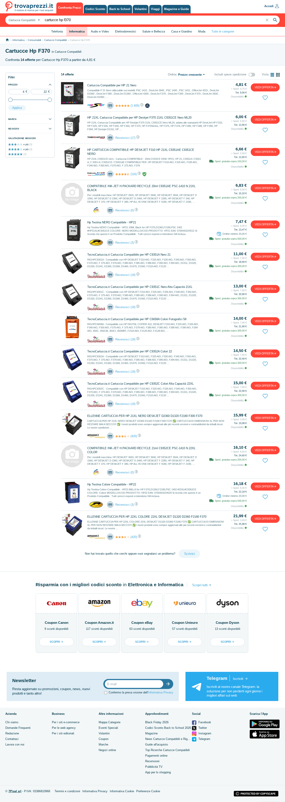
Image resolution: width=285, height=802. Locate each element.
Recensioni (152, 761)
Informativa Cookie (122, 791)
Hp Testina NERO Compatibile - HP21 (111, 222)
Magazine (151, 733)
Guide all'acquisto (156, 744)
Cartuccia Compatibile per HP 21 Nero (111, 85)
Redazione (12, 733)
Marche (103, 744)
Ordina (172, 74)
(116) (133, 174)
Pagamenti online (156, 755)
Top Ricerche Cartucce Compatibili (167, 750)
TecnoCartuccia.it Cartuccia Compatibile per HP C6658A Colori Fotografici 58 (136, 319)
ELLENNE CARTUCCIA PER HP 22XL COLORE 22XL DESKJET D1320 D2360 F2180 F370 (146, 516)
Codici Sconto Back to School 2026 (168, 727)
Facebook (204, 722)
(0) (132, 210)
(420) (133, 436)
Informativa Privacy (160, 692)
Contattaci (11, 739)
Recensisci (122, 137)
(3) (132, 242)
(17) (132, 137)
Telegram (203, 739)
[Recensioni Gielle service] (122, 174)
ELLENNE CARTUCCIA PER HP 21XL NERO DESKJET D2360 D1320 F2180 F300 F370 (144, 416)
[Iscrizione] (169, 684)
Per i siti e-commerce (65, 722)
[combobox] (23, 20)
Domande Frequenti (18, 727)
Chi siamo (11, 722)
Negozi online (107, 750)
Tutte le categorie (223, 31)
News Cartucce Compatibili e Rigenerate (171, 739)
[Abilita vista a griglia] (278, 75)
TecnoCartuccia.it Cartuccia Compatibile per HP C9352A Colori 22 (129, 351)
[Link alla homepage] (7, 40)
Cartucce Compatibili (55, 40)
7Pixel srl (14, 791)
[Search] (275, 20)
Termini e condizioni (67, 791)
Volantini (104, 733)
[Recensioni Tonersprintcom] (122, 105)
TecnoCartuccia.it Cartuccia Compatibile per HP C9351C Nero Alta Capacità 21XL (139, 287)
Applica (17, 107)
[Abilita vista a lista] (272, 75)
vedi (264, 87)
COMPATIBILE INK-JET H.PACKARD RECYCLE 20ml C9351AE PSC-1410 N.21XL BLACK (141, 188)
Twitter (202, 727)
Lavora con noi (14, 744)
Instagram (204, 733)
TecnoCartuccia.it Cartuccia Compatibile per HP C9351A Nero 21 (129, 254)
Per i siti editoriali (63, 733)
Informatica (18, 40)
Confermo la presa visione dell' (141, 692)
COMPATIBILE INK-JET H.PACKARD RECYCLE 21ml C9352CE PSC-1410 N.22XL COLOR (141, 450)
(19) (132, 275)
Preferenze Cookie (148, 791)
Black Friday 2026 (157, 722)
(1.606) (134, 105)
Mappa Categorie (109, 722)
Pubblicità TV (154, 766)
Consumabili (34, 40)
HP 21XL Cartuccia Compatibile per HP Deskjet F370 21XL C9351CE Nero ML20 (139, 117)
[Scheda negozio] (96, 105)
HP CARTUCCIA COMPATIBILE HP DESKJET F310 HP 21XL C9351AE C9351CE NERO (140, 152)
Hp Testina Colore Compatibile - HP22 (111, 484)
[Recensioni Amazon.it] (122, 436)
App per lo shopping (158, 772)
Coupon (103, 739)
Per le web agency (64, 727)
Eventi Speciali (108, 727)
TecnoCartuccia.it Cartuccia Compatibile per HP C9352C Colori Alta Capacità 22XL (140, 383)
